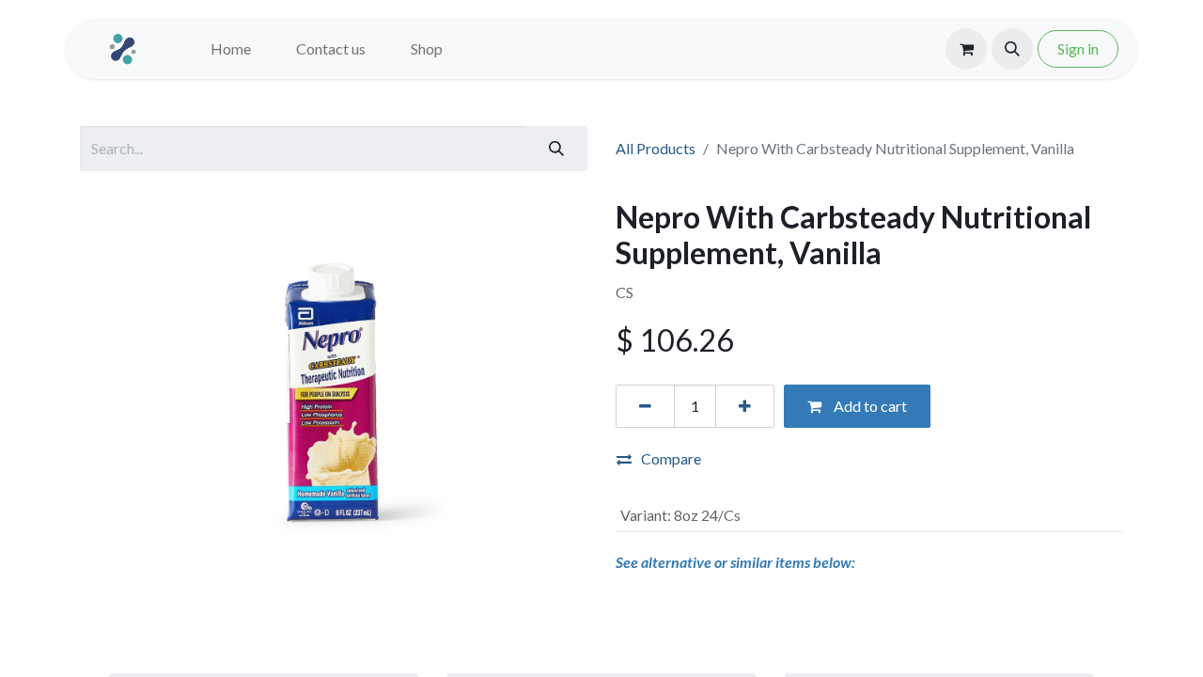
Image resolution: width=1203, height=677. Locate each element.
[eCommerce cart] (966, 49)
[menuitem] (230, 49)
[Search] (556, 148)
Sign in (1078, 48)
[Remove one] (645, 406)
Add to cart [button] (869, 406)
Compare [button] (671, 458)
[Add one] (744, 406)
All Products (655, 148)
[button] (1012, 49)
